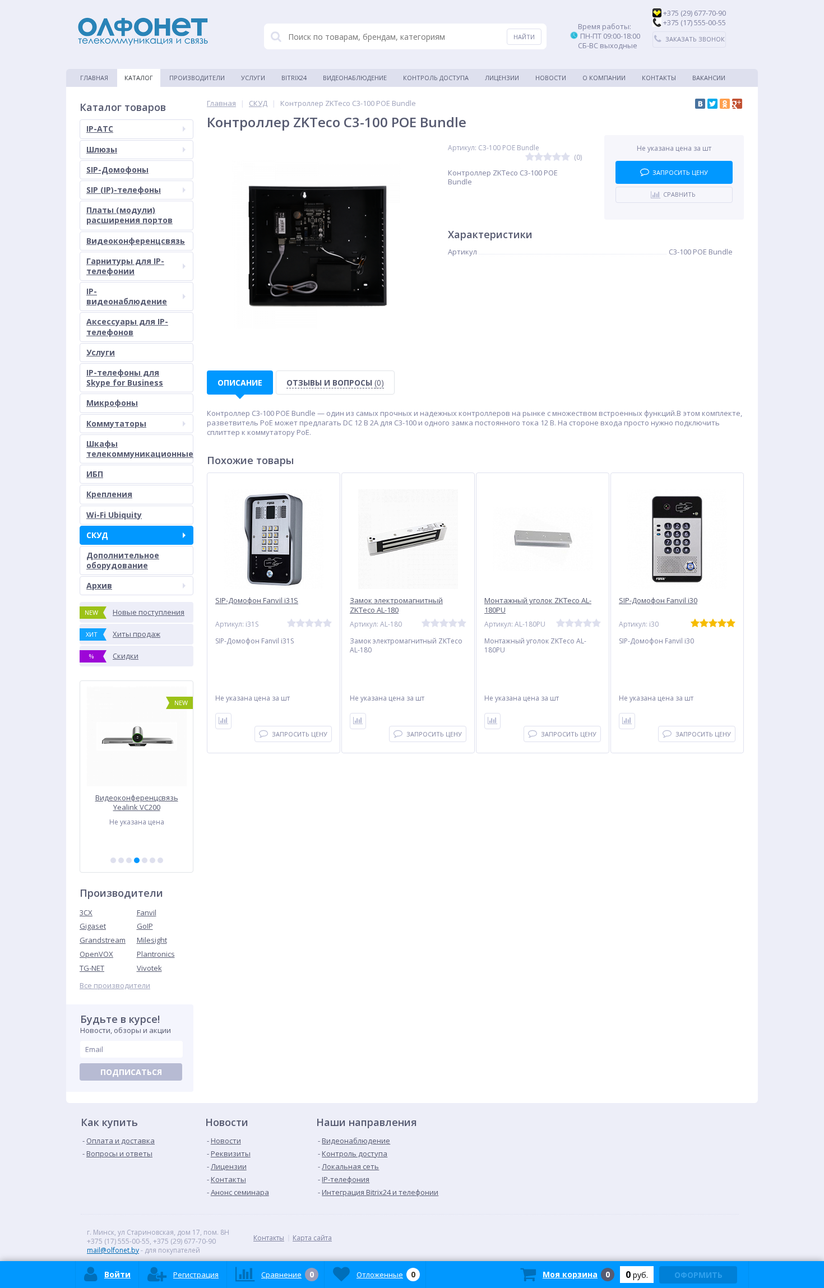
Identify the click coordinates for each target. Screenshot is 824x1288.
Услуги (253, 77)
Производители (197, 77)
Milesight (152, 940)
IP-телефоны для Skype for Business (124, 377)
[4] (137, 860)
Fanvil (146, 912)
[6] (152, 860)
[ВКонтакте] (700, 104)
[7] (160, 860)
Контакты (659, 77)
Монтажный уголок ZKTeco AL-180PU (537, 605)
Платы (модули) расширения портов (129, 215)
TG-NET (92, 968)
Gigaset (93, 926)
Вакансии (708, 77)
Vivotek (149, 968)
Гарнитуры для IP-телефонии (125, 266)
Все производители (115, 985)
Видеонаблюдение (355, 77)
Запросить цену (680, 172)
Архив (99, 585)
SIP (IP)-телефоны (123, 189)
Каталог (138, 77)
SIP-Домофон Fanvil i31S (256, 600)
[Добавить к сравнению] (223, 721)
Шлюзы (101, 149)
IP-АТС (99, 128)
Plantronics (156, 954)
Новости (550, 77)
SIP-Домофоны (117, 169)
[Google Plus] (737, 104)
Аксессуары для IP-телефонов (127, 326)
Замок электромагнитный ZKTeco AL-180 (396, 605)
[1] (113, 860)
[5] (144, 860)
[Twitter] (712, 104)
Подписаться (131, 1072)
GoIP (145, 926)
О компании (604, 77)
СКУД (97, 535)
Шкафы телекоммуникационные (139, 448)
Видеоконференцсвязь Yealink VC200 (136, 802)
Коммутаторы (116, 423)
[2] (121, 860)
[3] (129, 860)
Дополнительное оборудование (122, 560)
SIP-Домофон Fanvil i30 (658, 600)
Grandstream (103, 940)
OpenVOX (96, 954)
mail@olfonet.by (113, 1250)
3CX (86, 912)
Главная (94, 77)
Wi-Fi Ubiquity (114, 514)
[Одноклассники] (725, 104)
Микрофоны (112, 402)
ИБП (94, 474)
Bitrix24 (294, 77)
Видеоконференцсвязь (135, 240)
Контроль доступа (436, 77)
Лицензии (502, 77)
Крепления (109, 494)
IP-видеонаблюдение (126, 296)
